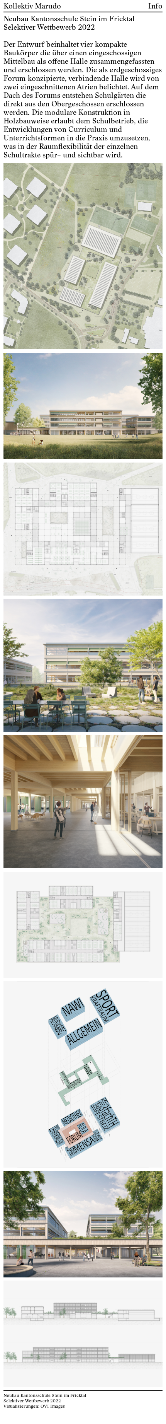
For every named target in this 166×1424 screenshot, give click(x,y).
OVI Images (53, 1406)
